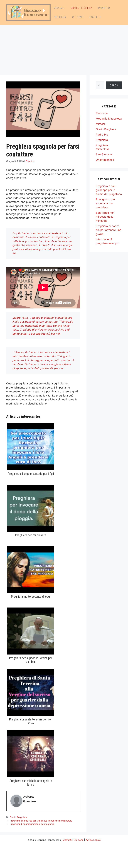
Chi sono (77, 17)
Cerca (114, 85)
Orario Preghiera (81, 7)
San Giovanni (104, 154)
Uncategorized (105, 159)
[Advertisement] (64, 48)
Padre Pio (104, 7)
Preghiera (60, 17)
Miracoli (59, 7)
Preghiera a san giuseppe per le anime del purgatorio (109, 190)
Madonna (102, 113)
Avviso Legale (93, 839)
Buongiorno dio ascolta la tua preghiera (105, 203)
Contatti (95, 17)
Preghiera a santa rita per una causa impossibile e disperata (41, 820)
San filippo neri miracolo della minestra (105, 216)
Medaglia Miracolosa (109, 118)
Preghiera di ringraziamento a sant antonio (32, 824)
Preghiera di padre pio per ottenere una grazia (108, 230)
